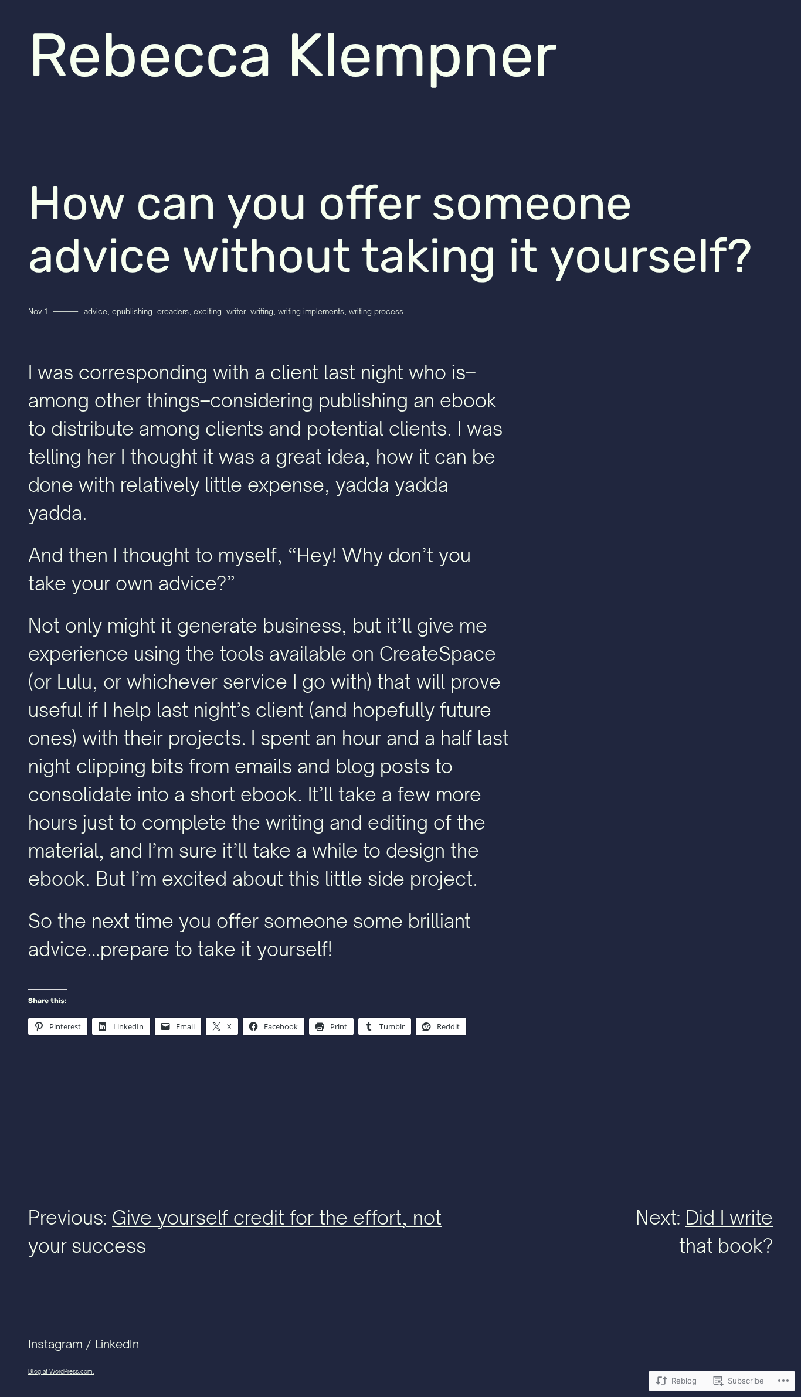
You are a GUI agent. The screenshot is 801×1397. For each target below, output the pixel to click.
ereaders (173, 311)
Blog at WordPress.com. (61, 1371)
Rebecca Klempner (292, 55)
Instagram (55, 1344)
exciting (208, 311)
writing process (376, 311)
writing (261, 311)
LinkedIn (117, 1344)
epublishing (132, 311)
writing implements (311, 311)
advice (95, 311)
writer (236, 311)
